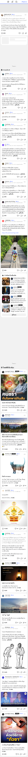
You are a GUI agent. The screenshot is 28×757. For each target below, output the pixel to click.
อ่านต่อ (22, 407)
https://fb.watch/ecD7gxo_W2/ (10, 233)
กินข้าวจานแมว (6, 476)
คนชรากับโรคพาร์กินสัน (9, 403)
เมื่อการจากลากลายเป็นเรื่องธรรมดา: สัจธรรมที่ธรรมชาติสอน (12, 435)
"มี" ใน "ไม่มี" (6, 615)
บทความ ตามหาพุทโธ (8, 583)
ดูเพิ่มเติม (9, 86)
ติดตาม (13, 14)
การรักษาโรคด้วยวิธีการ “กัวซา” (11, 745)
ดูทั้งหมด (14, 315)
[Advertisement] (14, 8)
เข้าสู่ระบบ (24, 2)
